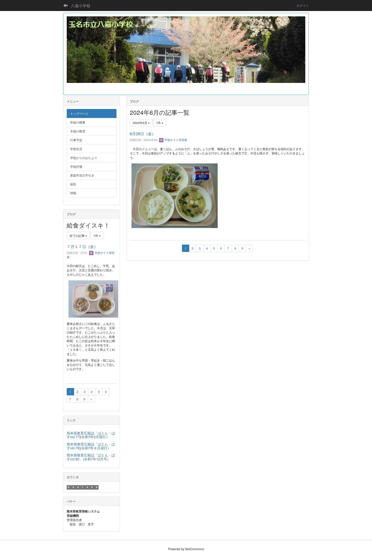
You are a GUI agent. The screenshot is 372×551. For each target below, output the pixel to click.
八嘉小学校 (80, 5)
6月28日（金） (143, 133)
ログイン (303, 5)
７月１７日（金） (82, 246)
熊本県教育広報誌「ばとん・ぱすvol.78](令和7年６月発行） (91, 446)
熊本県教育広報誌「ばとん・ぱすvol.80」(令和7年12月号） (91, 457)
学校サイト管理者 (175, 140)
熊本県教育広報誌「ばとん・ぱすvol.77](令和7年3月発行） (91, 435)
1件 (159, 123)
